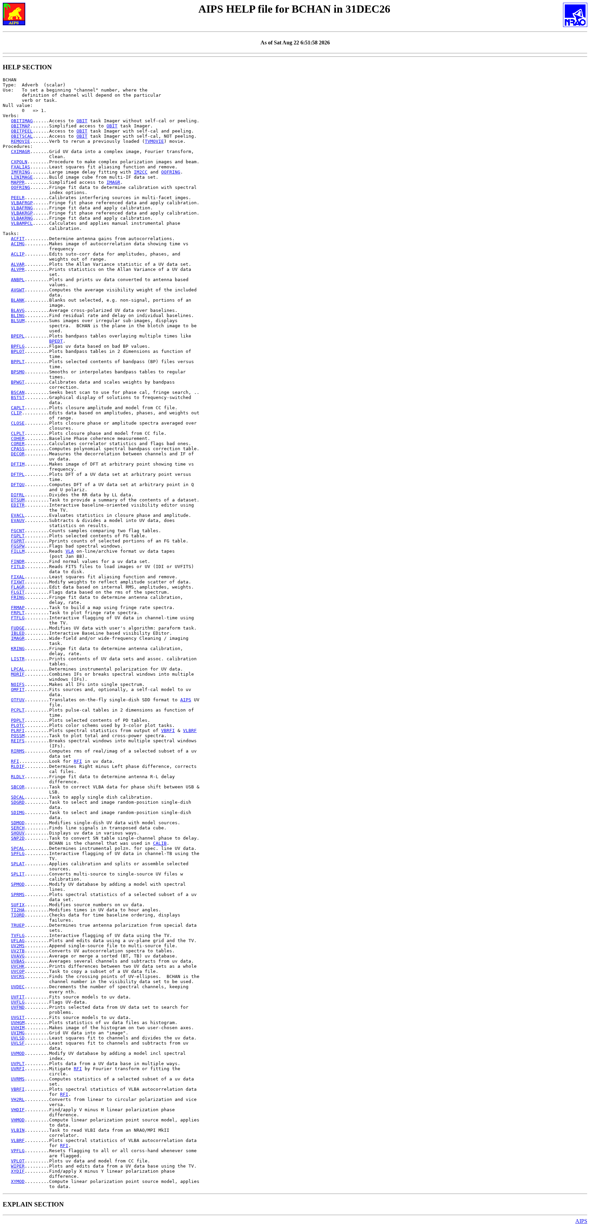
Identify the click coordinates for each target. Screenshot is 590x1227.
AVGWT (18, 289)
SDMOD (18, 822)
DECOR (18, 453)
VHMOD (18, 1119)
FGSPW (18, 546)
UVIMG (18, 1032)
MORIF (18, 674)
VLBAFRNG (22, 207)
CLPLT (18, 433)
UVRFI (18, 1068)
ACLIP (18, 254)
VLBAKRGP (22, 213)
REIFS (18, 740)
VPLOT (18, 1160)
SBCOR (18, 786)
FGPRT (18, 540)
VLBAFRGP (22, 202)
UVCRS (18, 976)
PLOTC (18, 725)
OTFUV (18, 699)
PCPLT (18, 710)
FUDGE (18, 628)
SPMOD (18, 884)
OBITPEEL (22, 131)
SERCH (18, 827)
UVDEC (18, 986)
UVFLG (18, 1002)
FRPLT (18, 612)
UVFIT (18, 996)
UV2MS (18, 945)
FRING (18, 597)
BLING (18, 315)
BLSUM (18, 320)
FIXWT (18, 581)
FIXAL (18, 576)
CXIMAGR (20, 151)
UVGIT (18, 1017)
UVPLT (18, 1063)
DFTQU (18, 484)
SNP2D (18, 838)
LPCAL (18, 669)
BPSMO (18, 371)
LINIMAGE (22, 177)
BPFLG (18, 346)
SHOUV (18, 833)
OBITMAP (20, 125)
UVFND (18, 1007)
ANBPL (18, 279)
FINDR (18, 561)
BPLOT (18, 351)
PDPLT (18, 720)
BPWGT (18, 382)
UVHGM (18, 1022)
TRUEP (18, 925)
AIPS (185, 699)
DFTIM (18, 464)
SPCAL (18, 848)
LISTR (18, 658)
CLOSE (18, 423)
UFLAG (18, 940)
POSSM (18, 735)
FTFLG (18, 617)
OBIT (81, 120)
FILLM (18, 551)
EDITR (18, 505)
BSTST (18, 397)
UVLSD (18, 1037)
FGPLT (18, 535)
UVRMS (18, 1078)
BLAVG (18, 310)
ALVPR (18, 269)
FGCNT (18, 530)
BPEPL (18, 336)
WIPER (18, 1166)
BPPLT (18, 361)
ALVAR (18, 264)
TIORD (18, 915)
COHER (18, 438)
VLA (70, 551)
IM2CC (141, 172)
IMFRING (20, 172)
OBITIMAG (22, 120)
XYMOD (18, 1181)
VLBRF (190, 730)
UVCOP (18, 971)
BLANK (18, 300)
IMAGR (113, 182)
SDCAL (18, 797)
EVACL (18, 515)
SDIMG (18, 812)
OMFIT (18, 689)
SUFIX (18, 904)
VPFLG (18, 1150)
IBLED (18, 633)
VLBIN (18, 1130)
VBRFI (168, 730)
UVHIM (18, 1027)
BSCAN (18, 392)
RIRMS (18, 751)
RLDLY (18, 776)
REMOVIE (20, 141)
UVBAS (18, 961)
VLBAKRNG (22, 218)
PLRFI (18, 730)
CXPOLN (19, 161)
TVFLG (18, 935)
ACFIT (18, 238)
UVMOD (18, 1053)
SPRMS (18, 894)
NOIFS (18, 684)
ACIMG (18, 243)
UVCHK (18, 966)
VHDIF (18, 1109)
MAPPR (18, 182)
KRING (18, 648)
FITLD (18, 566)
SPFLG (18, 853)
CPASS (18, 448)
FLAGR (18, 587)
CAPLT (18, 407)
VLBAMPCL (22, 223)
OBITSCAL (22, 136)
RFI (15, 761)
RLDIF (18, 766)
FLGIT (18, 592)
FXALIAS (20, 166)
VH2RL (18, 1099)
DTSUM (18, 499)
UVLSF (18, 1043)
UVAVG (18, 956)
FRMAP (18, 607)
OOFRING (170, 172)
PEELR (18, 197)
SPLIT (18, 874)
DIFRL (18, 494)
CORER (18, 443)
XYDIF (18, 1171)
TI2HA (18, 909)
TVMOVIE (154, 141)
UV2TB (18, 950)
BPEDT (56, 341)
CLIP (16, 412)
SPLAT (18, 863)
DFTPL (18, 474)
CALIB (160, 843)
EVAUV (18, 520)
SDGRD (18, 802)
